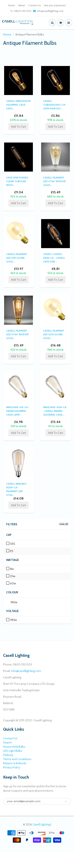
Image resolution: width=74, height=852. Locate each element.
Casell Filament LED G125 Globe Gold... (53, 334)
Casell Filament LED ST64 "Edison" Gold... (54, 181)
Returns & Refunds (14, 763)
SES (12, 544)
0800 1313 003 (22, 10)
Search (7, 742)
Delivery (8, 755)
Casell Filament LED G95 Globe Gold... (16, 257)
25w (12, 576)
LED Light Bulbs (12, 751)
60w (12, 583)
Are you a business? (55, 5)
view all (63, 523)
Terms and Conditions (17, 759)
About (21, 5)
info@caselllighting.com (50, 10)
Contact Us (34, 5)
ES (11, 551)
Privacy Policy (11, 767)
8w (11, 569)
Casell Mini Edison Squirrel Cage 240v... (18, 104)
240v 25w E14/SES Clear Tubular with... (17, 181)
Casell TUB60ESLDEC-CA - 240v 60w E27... (55, 104)
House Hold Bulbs (14, 746)
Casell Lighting (41, 824)
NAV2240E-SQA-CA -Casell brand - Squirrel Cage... (54, 411)
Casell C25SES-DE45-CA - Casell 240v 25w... (54, 257)
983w (13, 602)
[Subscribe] (65, 801)
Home (11, 5)
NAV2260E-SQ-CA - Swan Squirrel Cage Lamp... (18, 411)
